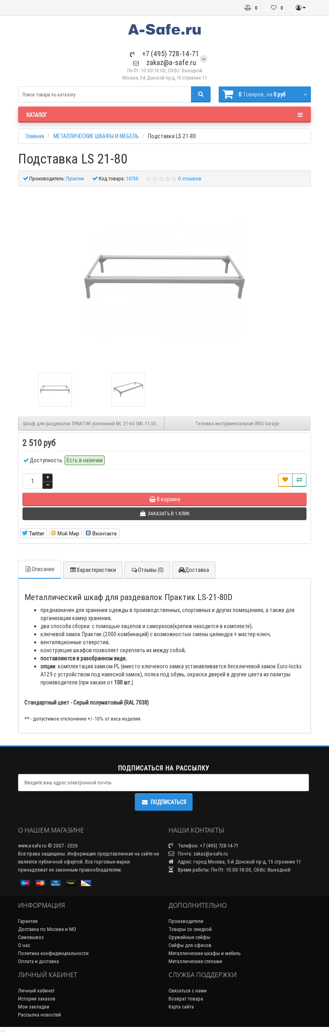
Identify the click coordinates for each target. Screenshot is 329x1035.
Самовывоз (31, 937)
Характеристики (96, 570)
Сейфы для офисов (190, 945)
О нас (24, 945)
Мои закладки (33, 1006)
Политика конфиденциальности (53, 953)
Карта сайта (181, 1006)
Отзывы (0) (151, 570)
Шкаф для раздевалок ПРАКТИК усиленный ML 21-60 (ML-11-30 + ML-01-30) (93, 424)
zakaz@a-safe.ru (170, 62)
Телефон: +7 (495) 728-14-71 (207, 845)
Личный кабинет (36, 990)
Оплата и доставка (38, 961)
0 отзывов (189, 178)
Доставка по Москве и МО (47, 929)
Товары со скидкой (190, 929)
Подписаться (168, 802)
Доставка (197, 570)
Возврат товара (186, 998)
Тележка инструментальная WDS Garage (237, 424)
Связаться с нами (188, 990)
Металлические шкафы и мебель (205, 953)
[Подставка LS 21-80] (164, 277)
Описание (43, 569)
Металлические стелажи (195, 961)
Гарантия (28, 921)
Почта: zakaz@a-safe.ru (202, 853)
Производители (186, 921)
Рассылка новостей (39, 1014)
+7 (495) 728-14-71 (169, 53)
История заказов (36, 998)
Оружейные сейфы (189, 937)
